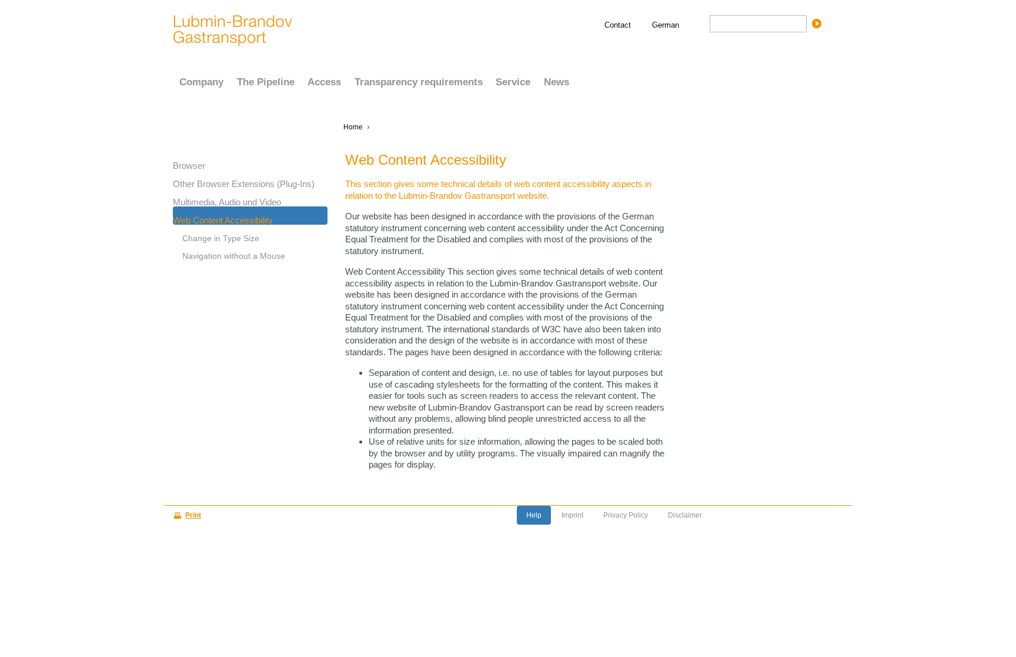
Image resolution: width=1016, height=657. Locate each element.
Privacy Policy (625, 515)
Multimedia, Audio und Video (227, 201)
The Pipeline (266, 82)
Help (534, 515)
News (556, 82)
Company (201, 82)
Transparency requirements (419, 82)
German (665, 25)
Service (513, 82)
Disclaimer (685, 515)
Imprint (572, 515)
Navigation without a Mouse (233, 255)
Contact (617, 25)
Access (324, 82)
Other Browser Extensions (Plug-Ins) (244, 183)
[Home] (233, 29)
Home (353, 127)
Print (193, 515)
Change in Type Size (220, 238)
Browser (189, 165)
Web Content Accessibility (223, 220)
